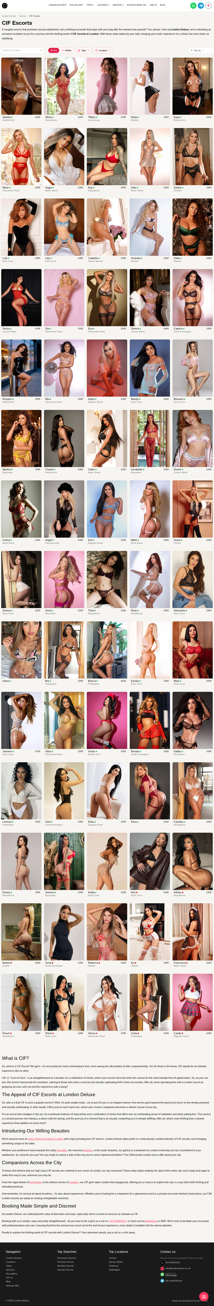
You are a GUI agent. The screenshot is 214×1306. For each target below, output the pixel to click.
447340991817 (172, 1262)
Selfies (68, 50)
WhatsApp (151, 1221)
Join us (9, 1277)
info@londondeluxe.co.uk (178, 1268)
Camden (74, 1182)
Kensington (35, 1182)
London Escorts (57, 5)
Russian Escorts (65, 1269)
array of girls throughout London (45, 1139)
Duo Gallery (76, 5)
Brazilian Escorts (65, 1266)
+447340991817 (118, 1221)
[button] (201, 50)
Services (117, 5)
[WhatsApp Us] (193, 6)
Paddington (114, 1269)
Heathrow (113, 1266)
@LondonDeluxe (173, 1280)
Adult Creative (202, 1301)
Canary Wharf (116, 1262)
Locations (102, 5)
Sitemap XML (12, 1285)
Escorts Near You (136, 5)
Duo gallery (11, 1273)
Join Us (153, 5)
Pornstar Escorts (65, 1262)
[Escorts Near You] (204, 1296)
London (112, 1258)
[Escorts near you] (208, 6)
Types (89, 5)
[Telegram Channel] (201, 6)
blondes (88, 1150)
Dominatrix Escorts (66, 1258)
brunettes (62, 1150)
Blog (162, 5)
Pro (55, 50)
